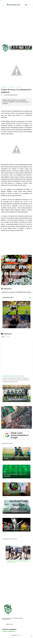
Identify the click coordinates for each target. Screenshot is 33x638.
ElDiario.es (9, 545)
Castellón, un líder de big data (14, 529)
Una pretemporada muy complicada (13, 376)
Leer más (5, 461)
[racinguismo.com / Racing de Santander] (13, 5)
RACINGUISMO (3, 87)
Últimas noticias (11, 87)
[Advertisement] (16, 25)
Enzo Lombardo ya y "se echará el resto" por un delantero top (15, 310)
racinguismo (18, 87)
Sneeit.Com (19, 635)
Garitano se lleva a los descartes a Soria (15, 325)
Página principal (9, 624)
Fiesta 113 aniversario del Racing (15, 512)
